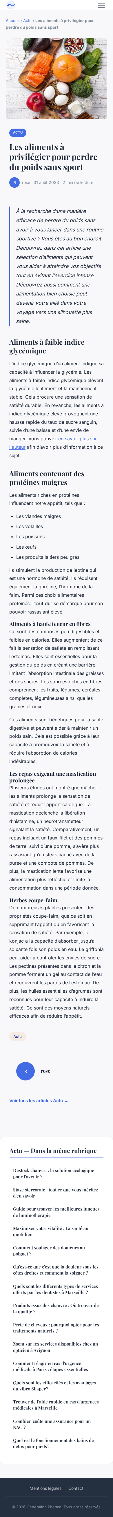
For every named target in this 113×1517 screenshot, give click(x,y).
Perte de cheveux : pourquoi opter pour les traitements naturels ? (56, 1328)
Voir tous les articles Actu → (38, 1100)
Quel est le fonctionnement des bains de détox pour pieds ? (53, 1443)
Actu (27, 20)
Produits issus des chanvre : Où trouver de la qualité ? (56, 1308)
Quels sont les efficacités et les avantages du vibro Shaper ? (54, 1386)
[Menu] (101, 5)
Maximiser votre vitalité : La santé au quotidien (50, 1231)
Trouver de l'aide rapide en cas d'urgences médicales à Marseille (56, 1405)
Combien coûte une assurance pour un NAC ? (52, 1424)
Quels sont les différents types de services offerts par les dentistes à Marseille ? (55, 1289)
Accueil (12, 20)
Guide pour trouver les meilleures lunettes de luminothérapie (56, 1212)
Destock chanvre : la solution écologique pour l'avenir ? (53, 1173)
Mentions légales (45, 1488)
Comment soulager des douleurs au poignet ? (49, 1251)
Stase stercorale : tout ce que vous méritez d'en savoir (55, 1193)
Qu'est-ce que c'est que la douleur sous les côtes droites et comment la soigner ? (56, 1270)
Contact (75, 1488)
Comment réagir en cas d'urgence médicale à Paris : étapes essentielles (50, 1366)
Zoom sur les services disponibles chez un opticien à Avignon (55, 1347)
